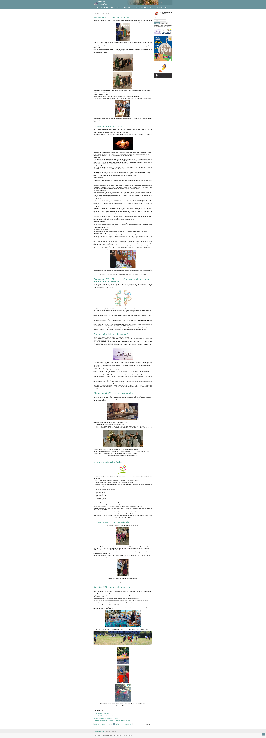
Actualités (118, 7)
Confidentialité (117, 735)
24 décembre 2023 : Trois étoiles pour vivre (114, 392)
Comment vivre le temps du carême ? (111, 334)
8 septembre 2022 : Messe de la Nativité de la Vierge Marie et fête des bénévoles (112, 720)
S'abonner (157, 23)
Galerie (152, 7)
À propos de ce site (127, 735)
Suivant (127, 724)
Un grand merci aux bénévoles (108, 461)
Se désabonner (164, 23)
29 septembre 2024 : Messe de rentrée (112, 17)
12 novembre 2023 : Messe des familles (112, 522)
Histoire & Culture (128, 7)
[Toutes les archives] (163, 31)
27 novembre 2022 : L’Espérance (101, 713)
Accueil (97, 7)
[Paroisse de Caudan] (100, 2)
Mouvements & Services (141, 7)
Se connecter (98, 735)
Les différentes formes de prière (108, 126)
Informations (104, 7)
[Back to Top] (263, 734)
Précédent (103, 724)
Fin (131, 724)
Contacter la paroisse (107, 735)
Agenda (111, 7)
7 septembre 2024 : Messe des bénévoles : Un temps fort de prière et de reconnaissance (121, 280)
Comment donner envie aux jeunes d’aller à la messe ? (106, 718)
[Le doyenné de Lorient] (163, 67)
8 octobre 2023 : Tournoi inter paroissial (112, 586)
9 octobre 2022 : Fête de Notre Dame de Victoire (105, 715)
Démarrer (96, 724)
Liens (166, 7)
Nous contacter (159, 7)
